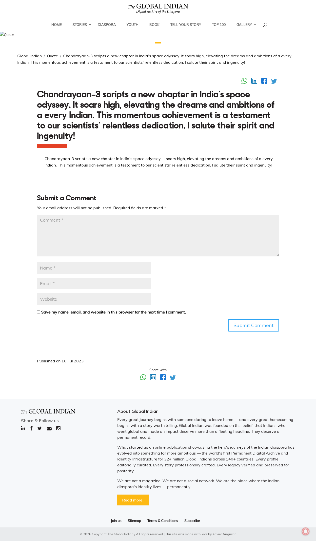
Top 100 (219, 24)
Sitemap (134, 521)
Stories (80, 24)
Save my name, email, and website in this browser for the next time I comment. (113, 312)
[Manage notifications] (306, 531)
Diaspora (107, 24)
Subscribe (192, 521)
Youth (132, 24)
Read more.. (133, 500)
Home (56, 24)
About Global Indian (137, 411)
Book (154, 24)
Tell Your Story (185, 24)
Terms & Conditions (162, 521)
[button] (158, 42)
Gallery (244, 24)
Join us (116, 521)
